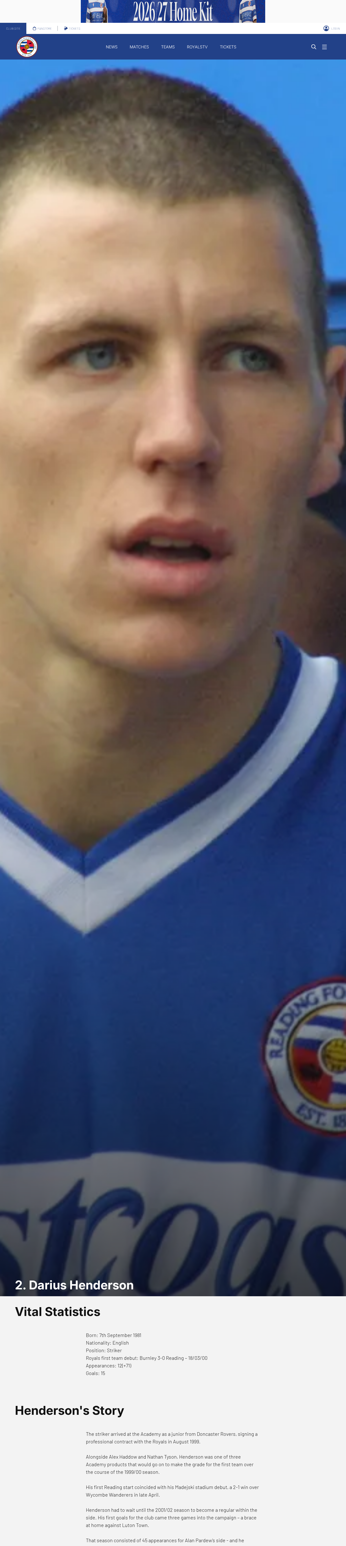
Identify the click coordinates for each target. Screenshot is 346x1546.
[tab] (13, 28)
